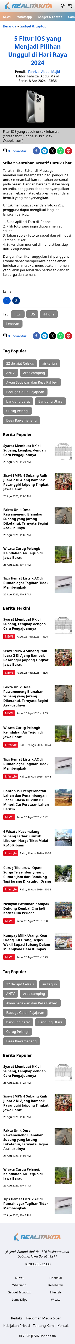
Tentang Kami (44, 1325)
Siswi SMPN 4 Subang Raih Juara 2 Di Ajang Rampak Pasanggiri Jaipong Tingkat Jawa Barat (26, 482)
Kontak (63, 1325)
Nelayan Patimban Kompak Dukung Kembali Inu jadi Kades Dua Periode (26, 908)
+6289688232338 (37, 1264)
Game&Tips (19, 1299)
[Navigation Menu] (70, 6)
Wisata (55, 1299)
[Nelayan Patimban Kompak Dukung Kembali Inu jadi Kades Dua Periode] (63, 910)
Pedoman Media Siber (43, 1318)
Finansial (55, 1278)
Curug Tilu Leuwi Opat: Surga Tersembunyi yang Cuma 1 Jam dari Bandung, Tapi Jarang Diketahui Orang (27, 874)
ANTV (10, 373)
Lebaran (12, 323)
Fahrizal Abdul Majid (44, 71)
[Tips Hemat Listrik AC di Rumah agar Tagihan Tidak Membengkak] (63, 584)
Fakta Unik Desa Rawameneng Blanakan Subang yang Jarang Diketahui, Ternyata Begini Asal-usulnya (25, 518)
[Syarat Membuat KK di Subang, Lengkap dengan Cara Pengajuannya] (63, 451)
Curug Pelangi (17, 411)
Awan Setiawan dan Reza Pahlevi (32, 382)
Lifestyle (11, 745)
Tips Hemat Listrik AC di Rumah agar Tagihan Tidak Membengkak (26, 583)
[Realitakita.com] (29, 6)
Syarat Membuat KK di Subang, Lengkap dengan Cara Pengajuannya (24, 450)
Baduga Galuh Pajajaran (25, 392)
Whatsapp (24, 17)
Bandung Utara (50, 401)
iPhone (48, 314)
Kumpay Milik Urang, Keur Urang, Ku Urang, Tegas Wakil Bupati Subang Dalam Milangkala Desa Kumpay (26, 942)
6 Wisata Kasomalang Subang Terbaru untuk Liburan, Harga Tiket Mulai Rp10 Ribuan (25, 838)
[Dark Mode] (62, 6)
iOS (32, 314)
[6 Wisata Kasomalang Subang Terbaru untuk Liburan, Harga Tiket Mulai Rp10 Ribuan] (63, 837)
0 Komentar (16, 151)
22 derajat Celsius (20, 363)
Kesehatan (55, 1285)
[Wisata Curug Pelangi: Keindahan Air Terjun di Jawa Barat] (63, 554)
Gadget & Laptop (50, 17)
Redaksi (17, 1318)
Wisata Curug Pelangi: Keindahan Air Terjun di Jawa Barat (23, 553)
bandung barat (18, 401)
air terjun (49, 363)
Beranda (9, 26)
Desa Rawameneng (21, 420)
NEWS (7, 17)
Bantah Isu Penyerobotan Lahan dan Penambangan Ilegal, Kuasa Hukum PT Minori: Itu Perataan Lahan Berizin (26, 800)
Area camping (34, 373)
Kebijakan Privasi (16, 1325)
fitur (17, 314)
